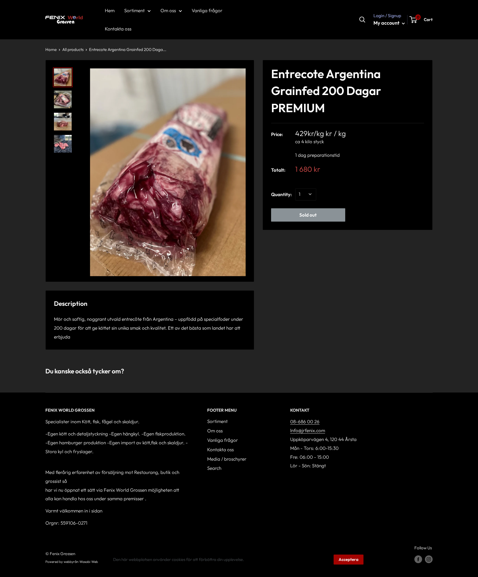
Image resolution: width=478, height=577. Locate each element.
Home (51, 49)
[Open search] (362, 20)
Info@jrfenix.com (307, 430)
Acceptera (348, 559)
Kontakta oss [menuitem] (118, 29)
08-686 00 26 (304, 421)
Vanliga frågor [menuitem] (207, 10)
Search (214, 468)
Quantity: (281, 194)
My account (387, 23)
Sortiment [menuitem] (134, 10)
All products (73, 49)
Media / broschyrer (226, 459)
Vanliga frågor (222, 440)
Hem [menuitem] (110, 10)
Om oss (215, 431)
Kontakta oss (220, 449)
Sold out (308, 214)
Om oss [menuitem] (168, 10)
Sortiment (217, 421)
